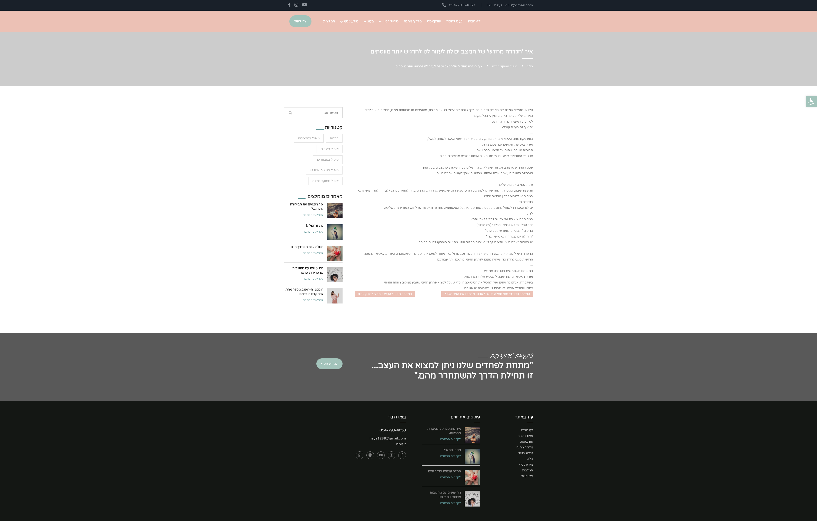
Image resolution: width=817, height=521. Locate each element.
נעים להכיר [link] (454, 21)
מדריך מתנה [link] (413, 21)
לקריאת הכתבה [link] (313, 215)
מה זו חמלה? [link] (314, 226)
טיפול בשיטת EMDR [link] (324, 170)
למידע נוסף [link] (329, 364)
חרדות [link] (334, 138)
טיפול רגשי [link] (391, 21)
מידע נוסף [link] (351, 21)
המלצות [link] (329, 21)
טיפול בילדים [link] (330, 149)
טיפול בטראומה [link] (309, 138)
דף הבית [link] (474, 21)
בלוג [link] (370, 21)
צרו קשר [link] (300, 21)
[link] (811, 101)
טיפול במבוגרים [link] (328, 160)
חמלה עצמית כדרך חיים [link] (307, 247)
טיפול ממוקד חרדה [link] (504, 66)
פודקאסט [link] (434, 21)
